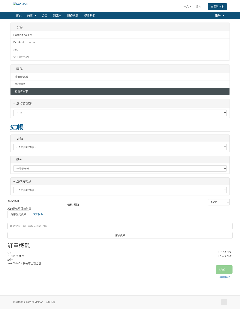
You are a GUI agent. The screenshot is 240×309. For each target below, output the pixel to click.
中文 (187, 6)
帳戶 (218, 15)
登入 (198, 6)
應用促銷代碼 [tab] (18, 214)
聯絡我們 (89, 15)
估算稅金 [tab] (38, 214)
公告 (44, 15)
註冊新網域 (20, 76)
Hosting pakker (22, 35)
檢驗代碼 (120, 235)
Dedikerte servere (24, 42)
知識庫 (57, 15)
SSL (15, 49)
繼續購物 (225, 277)
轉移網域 (19, 84)
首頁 (19, 15)
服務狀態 (72, 15)
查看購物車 (217, 6)
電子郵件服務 (21, 57)
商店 (30, 15)
